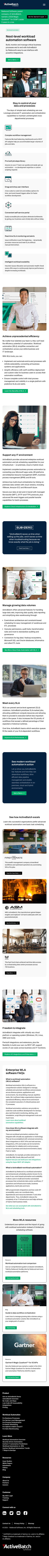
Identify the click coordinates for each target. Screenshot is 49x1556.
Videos (5, 1468)
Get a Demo (18, 793)
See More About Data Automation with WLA (21, 650)
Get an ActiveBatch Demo (12, 1397)
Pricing (5, 1407)
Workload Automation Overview (14, 1440)
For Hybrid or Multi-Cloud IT (13, 1427)
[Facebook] (25, 1513)
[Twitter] (11, 1513)
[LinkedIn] (4, 1513)
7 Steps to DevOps (9, 1450)
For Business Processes (11, 1418)
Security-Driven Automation (13, 1442)
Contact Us (6, 1523)
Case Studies (7, 1461)
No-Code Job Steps (9, 1401)
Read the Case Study (13, 873)
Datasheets (7, 1465)
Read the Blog (11, 1327)
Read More (10, 973)
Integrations (7, 1405)
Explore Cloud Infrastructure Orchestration (20, 506)
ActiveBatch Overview (10, 1399)
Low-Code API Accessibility (12, 1403)
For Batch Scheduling (10, 1424)
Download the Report (13, 1377)
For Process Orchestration (12, 1422)
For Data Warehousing (11, 1429)
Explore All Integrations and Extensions (19, 1054)
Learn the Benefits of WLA (14, 391)
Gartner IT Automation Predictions (15, 1444)
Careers (5, 1485)
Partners (6, 1483)
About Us (6, 1480)
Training (6, 1498)
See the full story (11, 923)
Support (5, 1500)
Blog (4, 1470)
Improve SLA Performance (14, 737)
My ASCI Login (8, 1496)
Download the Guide (13, 1278)
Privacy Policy (19, 1523)
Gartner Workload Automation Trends (16, 1448)
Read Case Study (24, 548)
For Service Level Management (14, 1420)
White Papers (7, 1463)
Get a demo (12, 60)
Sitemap (31, 1523)
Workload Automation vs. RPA (13, 1446)
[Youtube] (18, 1513)
